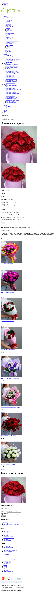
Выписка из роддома (9, 538)
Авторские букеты (11, 56)
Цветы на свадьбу (10, 88)
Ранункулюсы (9, 37)
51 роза (8, 50)
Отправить (3, 516)
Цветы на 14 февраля (11, 81)
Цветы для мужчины (11, 102)
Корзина (6, 523)
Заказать (3, 269)
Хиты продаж (9, 17)
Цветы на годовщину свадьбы (13, 89)
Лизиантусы (9, 29)
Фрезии (8, 28)
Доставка (6, 3)
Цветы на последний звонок (13, 77)
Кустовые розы (10, 35)
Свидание (6, 539)
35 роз (7, 49)
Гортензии (9, 30)
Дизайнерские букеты (11, 60)
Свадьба (6, 535)
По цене (6, 63)
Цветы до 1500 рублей (12, 64)
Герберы (8, 24)
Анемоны (8, 38)
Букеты (5, 54)
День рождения (7, 540)
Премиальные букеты (11, 67)
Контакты (6, 5)
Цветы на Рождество (11, 79)
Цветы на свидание (11, 92)
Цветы (5, 18)
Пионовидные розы (11, 52)
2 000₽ (2, 118)
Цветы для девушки (11, 98)
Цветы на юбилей (10, 86)
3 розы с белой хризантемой (8, 349)
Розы (5, 39)
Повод (5, 84)
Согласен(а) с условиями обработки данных (13, 514)
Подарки (6, 105)
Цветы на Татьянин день (12, 72)
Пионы (8, 21)
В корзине (6, 104)
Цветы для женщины (11, 97)
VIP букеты (9, 68)
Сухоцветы (9, 62)
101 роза (8, 51)
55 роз (5, 569)
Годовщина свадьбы (8, 536)
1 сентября (6, 532)
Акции (5, 16)
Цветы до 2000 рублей (12, 66)
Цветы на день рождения (12, 93)
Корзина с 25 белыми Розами (8, 464)
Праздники (6, 69)
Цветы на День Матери (12, 73)
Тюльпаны (9, 20)
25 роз (7, 47)
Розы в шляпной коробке (12, 41)
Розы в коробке (10, 42)
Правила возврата (5, 230)
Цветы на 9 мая (10, 76)
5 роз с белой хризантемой (7, 321)
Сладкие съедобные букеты (10, 552)
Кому (5, 94)
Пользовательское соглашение (11, 524)
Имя (2, 511)
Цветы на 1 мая (10, 75)
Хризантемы (9, 26)
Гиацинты (8, 32)
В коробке (8, 58)
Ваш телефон (4, 513)
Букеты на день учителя (12, 71)
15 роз (7, 46)
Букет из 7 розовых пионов (7, 292)
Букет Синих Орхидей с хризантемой (10, 378)
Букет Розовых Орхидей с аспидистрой (10, 407)
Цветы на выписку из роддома (14, 90)
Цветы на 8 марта (10, 83)
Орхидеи (8, 25)
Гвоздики (8, 22)
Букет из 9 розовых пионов (7, 263)
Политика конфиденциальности (11, 525)
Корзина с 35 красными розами (8, 435)
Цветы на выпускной (11, 80)
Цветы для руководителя (12, 100)
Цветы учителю (10, 101)
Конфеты (8, 106)
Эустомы (8, 34)
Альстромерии (10, 33)
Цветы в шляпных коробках (13, 59)
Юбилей (6, 534)
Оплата (5, 4)
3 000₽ (5, 118)
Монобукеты (9, 55)
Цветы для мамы (10, 96)
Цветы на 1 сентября (11, 85)
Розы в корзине (10, 43)
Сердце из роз (9, 45)
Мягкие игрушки (10, 107)
